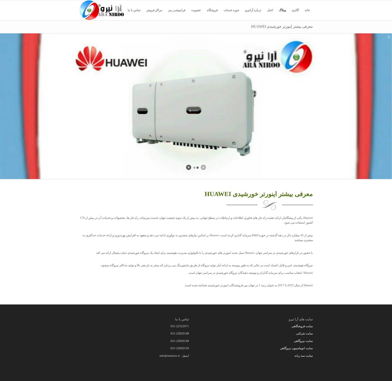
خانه (307, 10)
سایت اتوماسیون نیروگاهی (296, 348)
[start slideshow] (189, 167)
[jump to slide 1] (194, 167)
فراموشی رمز (176, 10)
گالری (295, 10)
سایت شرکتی (304, 333)
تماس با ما (134, 10)
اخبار (270, 10)
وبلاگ (282, 10)
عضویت (196, 10)
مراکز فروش (154, 10)
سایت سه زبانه (303, 355)
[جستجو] (120, 10)
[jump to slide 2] (197, 167)
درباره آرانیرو (253, 10)
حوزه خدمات (231, 10)
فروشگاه (212, 10)
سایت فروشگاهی (302, 326)
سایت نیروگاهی (303, 341)
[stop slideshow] (203, 167)
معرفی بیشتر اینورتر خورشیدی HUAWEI (282, 26)
